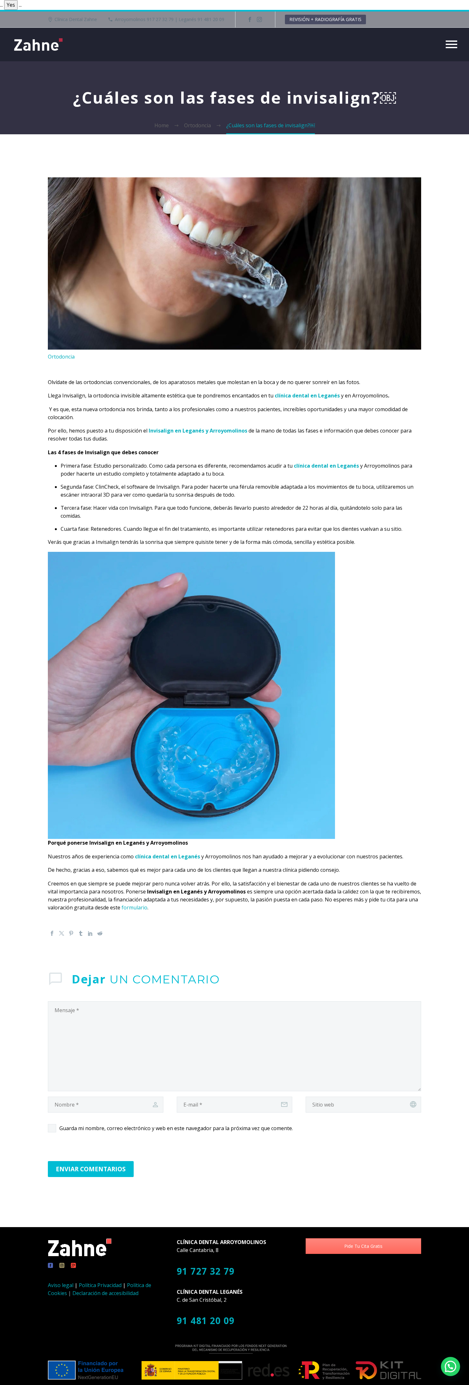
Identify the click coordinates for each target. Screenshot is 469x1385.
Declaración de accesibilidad (105, 1293)
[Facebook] (250, 19)
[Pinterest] (71, 933)
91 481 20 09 (206, 1321)
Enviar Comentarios (91, 1169)
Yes (11, 4)
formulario (134, 907)
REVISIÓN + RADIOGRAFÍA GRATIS (325, 19)
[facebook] (50, 1265)
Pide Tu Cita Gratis (363, 1246)
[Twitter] (61, 933)
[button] (450, 1366)
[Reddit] (99, 933)
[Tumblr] (80, 933)
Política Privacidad (100, 1285)
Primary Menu (451, 44)
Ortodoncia (61, 356)
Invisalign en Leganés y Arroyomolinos (198, 430)
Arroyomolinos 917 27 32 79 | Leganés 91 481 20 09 (169, 19)
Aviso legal (60, 1285)
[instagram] (61, 1265)
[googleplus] (73, 1265)
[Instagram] (259, 19)
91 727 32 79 (206, 1271)
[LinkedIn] (90, 933)
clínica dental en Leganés (307, 395)
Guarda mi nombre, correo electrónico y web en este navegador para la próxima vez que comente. (176, 1128)
